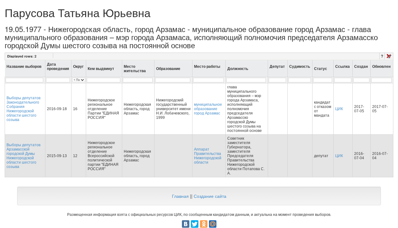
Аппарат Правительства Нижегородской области (207, 156)
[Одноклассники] (203, 224)
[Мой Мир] (212, 224)
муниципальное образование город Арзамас (208, 108)
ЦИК (339, 109)
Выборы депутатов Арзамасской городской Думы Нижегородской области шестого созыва (23, 156)
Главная (180, 196)
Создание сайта (210, 196)
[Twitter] (194, 224)
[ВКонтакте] (185, 224)
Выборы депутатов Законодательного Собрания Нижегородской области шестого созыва (23, 109)
